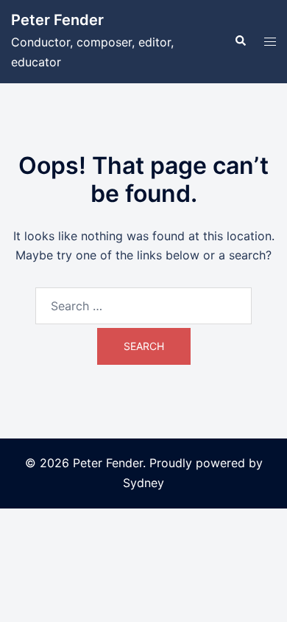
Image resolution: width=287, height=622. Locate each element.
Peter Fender (57, 20)
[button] (240, 41)
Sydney (143, 482)
